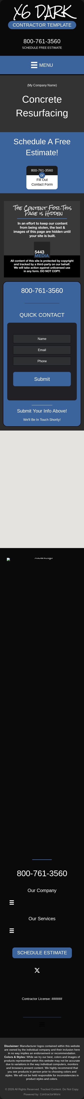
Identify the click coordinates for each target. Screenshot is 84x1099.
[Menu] (12, 902)
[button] (42, 25)
